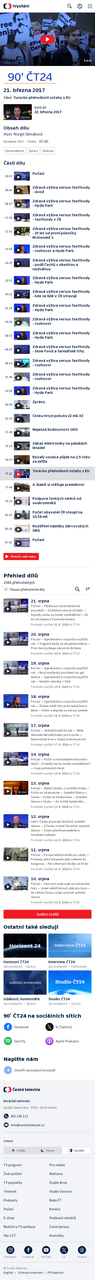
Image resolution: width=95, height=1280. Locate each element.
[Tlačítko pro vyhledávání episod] (77, 589)
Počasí (8, 1209)
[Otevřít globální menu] (90, 6)
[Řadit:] (87, 588)
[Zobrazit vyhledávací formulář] (70, 6)
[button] (47, 39)
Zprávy (33, 151)
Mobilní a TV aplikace (19, 1226)
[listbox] (47, 1150)
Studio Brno (58, 1182)
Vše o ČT (10, 1235)
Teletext (10, 1191)
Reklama (56, 1173)
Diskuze (48, 151)
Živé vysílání (13, 1173)
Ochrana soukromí (30, 1272)
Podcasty (10, 1200)
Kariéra (54, 1209)
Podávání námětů (62, 1218)
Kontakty (56, 1235)
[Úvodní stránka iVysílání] (16, 6)
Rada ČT (55, 1200)
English (8, 1272)
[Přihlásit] (80, 6)
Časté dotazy (59, 1226)
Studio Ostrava (60, 1191)
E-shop (9, 1218)
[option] (18, 1150)
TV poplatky (13, 1182)
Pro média (57, 1165)
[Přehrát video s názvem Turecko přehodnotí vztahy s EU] (47, 39)
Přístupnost (56, 1272)
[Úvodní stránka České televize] (22, 1089)
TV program (13, 1165)
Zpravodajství (14, 151)
